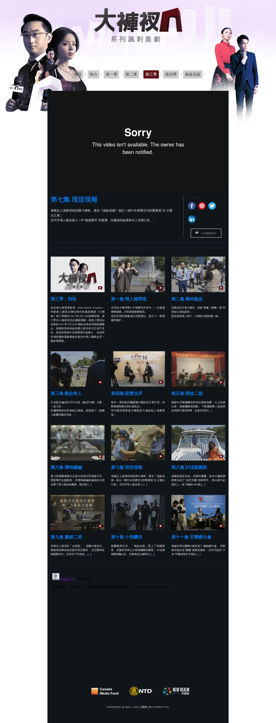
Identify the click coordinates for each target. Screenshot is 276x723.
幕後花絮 (193, 74)
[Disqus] (138, 625)
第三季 (151, 74)
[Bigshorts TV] (138, 25)
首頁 (78, 74)
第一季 (111, 74)
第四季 (171, 74)
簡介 (93, 74)
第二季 (131, 74)
